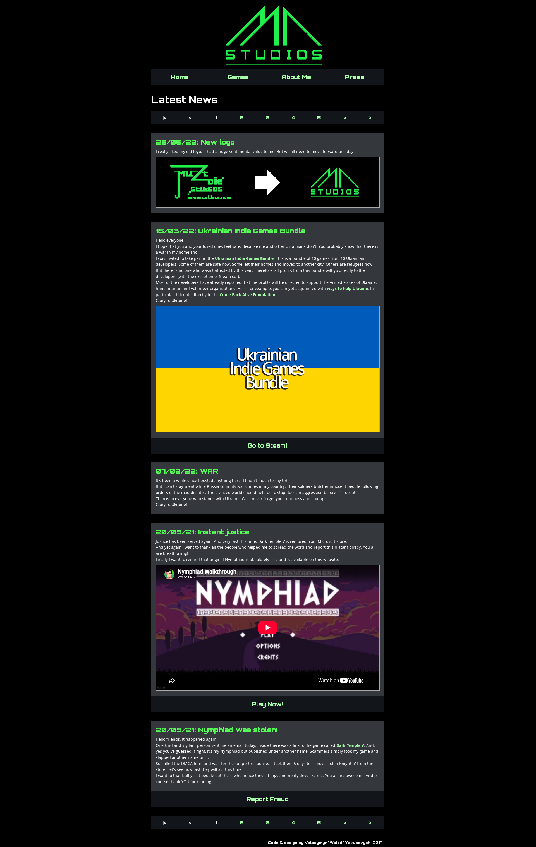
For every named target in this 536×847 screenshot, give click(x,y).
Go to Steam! (267, 445)
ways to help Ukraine (347, 288)
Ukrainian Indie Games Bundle (244, 258)
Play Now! (267, 704)
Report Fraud (268, 799)
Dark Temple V (350, 745)
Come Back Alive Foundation (247, 294)
